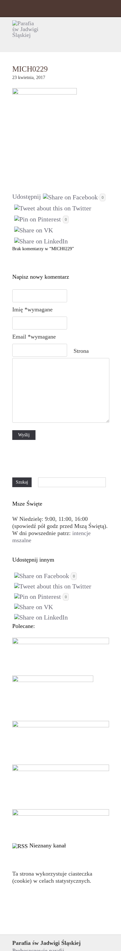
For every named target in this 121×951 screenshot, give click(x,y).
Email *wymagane (34, 336)
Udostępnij (26, 196)
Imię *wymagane (32, 309)
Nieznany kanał (47, 845)
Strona (81, 351)
